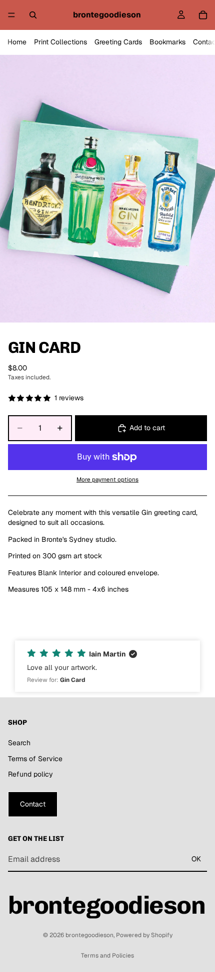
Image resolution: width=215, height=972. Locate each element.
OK (196, 858)
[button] (107, 666)
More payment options (107, 479)
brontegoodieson (90, 935)
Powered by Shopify (144, 935)
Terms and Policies (107, 956)
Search (19, 742)
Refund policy (30, 774)
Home (17, 41)
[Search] (33, 15)
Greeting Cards (118, 41)
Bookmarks (168, 41)
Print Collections (60, 41)
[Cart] (203, 15)
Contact (33, 803)
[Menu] (11, 14)
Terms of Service (35, 758)
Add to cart (147, 427)
